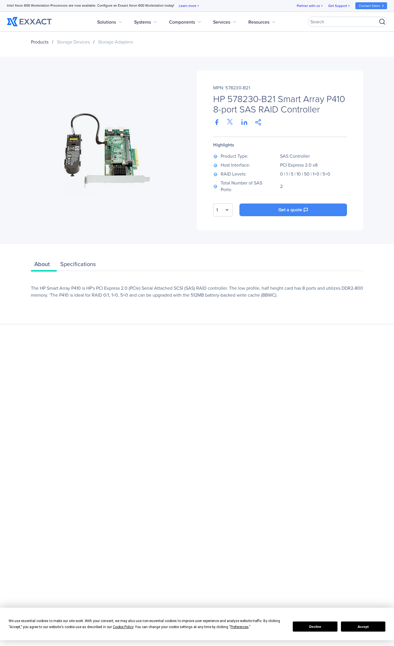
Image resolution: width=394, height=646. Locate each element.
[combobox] (222, 209)
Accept (363, 626)
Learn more (189, 5)
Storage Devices (73, 42)
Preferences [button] (239, 627)
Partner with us (310, 5)
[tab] (44, 265)
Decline (315, 626)
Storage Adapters (115, 42)
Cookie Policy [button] (123, 627)
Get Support (339, 5)
